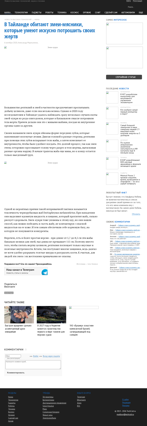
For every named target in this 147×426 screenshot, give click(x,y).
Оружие (87, 12)
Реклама (125, 405)
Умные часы (48, 415)
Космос (75, 12)
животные (9, 293)
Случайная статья (126, 77)
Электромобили (49, 418)
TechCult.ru (131, 411)
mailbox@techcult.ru (125, 414)
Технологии (21, 12)
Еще (141, 12)
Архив (10, 421)
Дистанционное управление (54, 403)
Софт (98, 12)
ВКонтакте (81, 400)
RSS (78, 406)
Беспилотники (48, 400)
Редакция (126, 402)
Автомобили (128, 12)
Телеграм (81, 397)
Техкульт (18, 6)
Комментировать (16, 372)
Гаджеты (36, 12)
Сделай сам (13, 418)
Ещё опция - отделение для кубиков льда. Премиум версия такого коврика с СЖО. (125, 244)
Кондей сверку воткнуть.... (119, 227)
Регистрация (137, 1)
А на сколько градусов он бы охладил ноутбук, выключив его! (123, 270)
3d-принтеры (48, 397)
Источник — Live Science (87, 264)
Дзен (79, 403)
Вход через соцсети (51, 356)
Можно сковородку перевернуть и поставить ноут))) (122, 233)
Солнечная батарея (51, 412)
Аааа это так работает (118, 238)
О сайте (125, 399)
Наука (7, 12)
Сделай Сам (111, 12)
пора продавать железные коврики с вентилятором (123, 250)
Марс (45, 409)
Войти (35, 356)
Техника (62, 12)
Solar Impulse (48, 406)
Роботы (49, 12)
